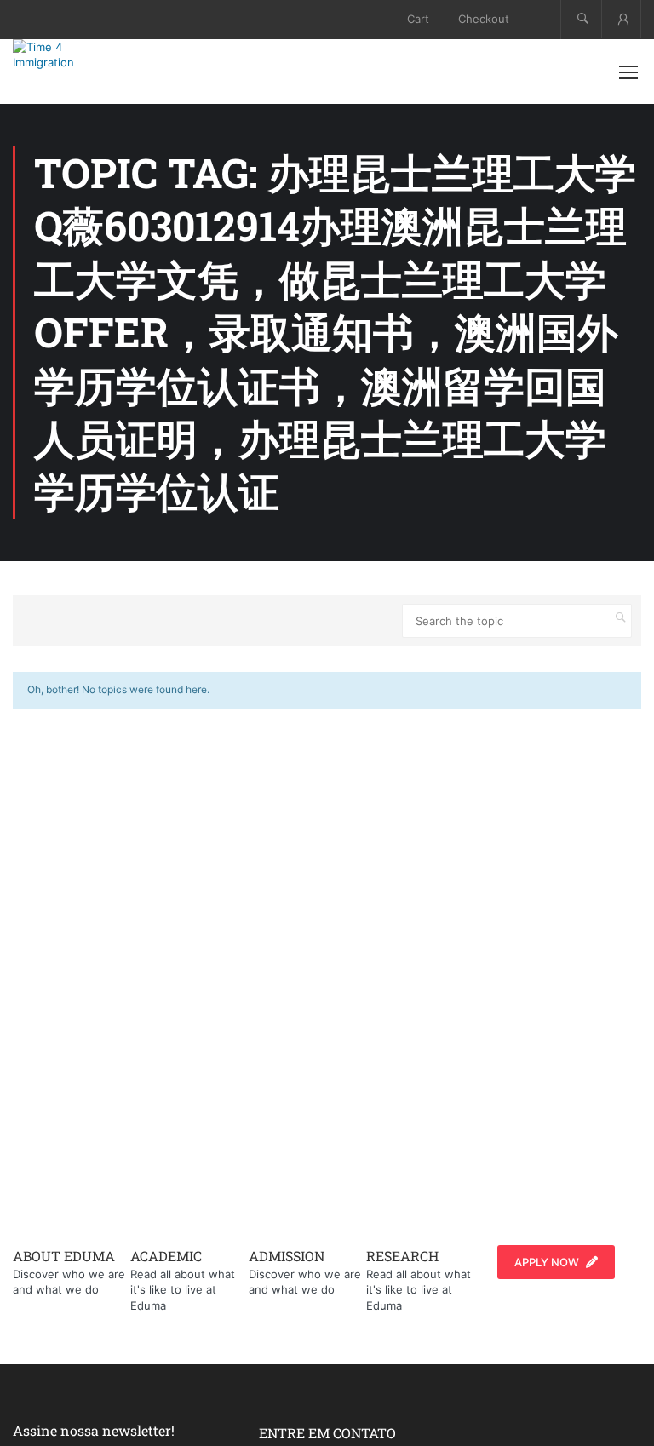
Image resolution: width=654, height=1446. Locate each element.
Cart (418, 19)
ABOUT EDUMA (64, 1256)
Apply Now (546, 1262)
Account (621, 19)
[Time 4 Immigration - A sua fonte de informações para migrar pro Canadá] (68, 54)
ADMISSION (286, 1256)
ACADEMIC (166, 1256)
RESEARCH (402, 1256)
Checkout (483, 19)
